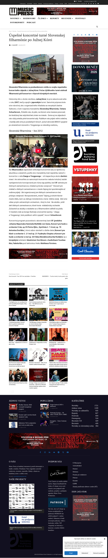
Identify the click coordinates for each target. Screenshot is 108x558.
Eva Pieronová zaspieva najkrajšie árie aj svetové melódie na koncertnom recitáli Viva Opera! (17, 364)
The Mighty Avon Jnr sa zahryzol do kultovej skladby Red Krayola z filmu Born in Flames (18, 303)
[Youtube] (98, 4)
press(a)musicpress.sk (20, 476)
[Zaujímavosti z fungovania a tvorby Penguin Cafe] (38, 334)
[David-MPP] (10, 45)
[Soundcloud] (93, 4)
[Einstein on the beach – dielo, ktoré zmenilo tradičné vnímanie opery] (38, 354)
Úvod (10, 31)
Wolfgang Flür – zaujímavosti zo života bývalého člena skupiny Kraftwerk (57, 344)
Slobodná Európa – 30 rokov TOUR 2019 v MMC (58, 413)
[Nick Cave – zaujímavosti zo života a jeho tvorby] (18, 334)
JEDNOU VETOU (17, 401)
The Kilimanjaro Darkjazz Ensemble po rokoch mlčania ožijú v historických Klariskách (37, 324)
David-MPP (14, 45)
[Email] (33, 49)
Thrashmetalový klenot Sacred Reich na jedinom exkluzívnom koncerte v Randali (16, 324)
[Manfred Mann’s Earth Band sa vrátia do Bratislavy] (18, 375)
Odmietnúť (85, 553)
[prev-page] (10, 392)
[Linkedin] (91, 4)
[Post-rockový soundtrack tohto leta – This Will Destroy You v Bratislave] (38, 294)
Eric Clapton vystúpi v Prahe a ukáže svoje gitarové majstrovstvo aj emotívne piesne (58, 384)
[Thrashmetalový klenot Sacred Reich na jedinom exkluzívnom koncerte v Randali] (18, 314)
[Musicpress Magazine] (21, 11)
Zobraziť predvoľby (99, 553)
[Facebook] (86, 4)
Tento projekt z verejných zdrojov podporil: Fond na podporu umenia (26, 511)
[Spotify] (89, 35)
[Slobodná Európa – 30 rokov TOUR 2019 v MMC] (44, 415)
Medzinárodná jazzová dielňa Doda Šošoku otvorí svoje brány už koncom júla (58, 303)
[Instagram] (89, 4)
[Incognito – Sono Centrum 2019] (44, 423)
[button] (104, 539)
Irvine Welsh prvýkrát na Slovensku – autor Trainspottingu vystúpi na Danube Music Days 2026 (58, 324)
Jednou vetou (78, 192)
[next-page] (13, 392)
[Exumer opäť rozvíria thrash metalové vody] (13, 417)
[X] (96, 4)
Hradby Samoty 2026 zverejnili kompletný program (25, 407)
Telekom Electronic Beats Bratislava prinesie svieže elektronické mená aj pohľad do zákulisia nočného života (58, 364)
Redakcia (76, 199)
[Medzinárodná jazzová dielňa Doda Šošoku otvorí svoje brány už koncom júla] (58, 294)
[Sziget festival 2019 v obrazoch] (44, 407)
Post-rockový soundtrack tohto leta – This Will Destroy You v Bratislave (37, 303)
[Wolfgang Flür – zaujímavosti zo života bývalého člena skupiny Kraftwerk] (58, 334)
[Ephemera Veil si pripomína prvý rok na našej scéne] (13, 425)
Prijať (71, 553)
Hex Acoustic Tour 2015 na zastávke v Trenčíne (22, 276)
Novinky (14, 31)
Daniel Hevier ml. (78, 227)
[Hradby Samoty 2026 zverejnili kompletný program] (85, 189)
